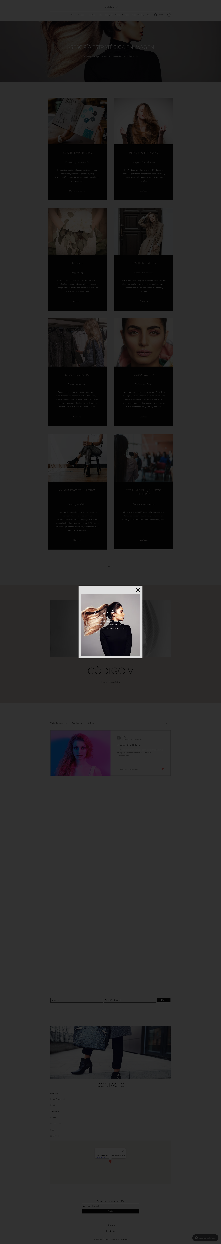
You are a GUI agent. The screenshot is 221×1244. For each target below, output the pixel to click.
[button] (138, 590)
